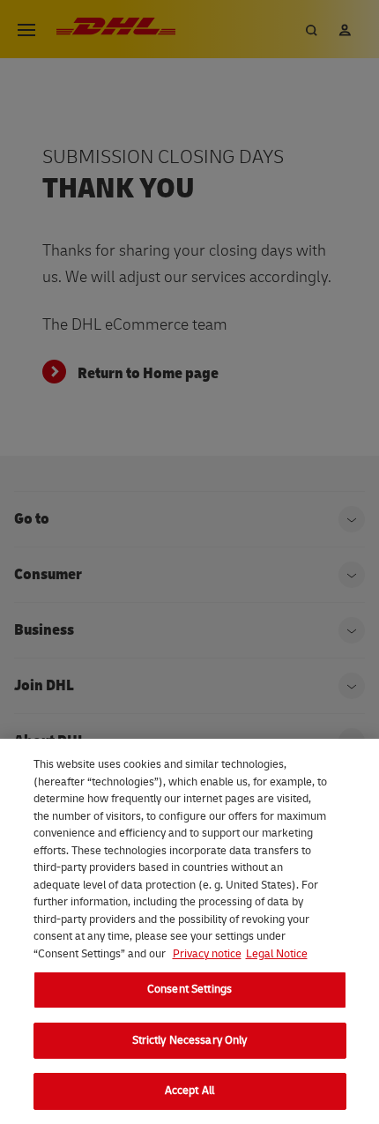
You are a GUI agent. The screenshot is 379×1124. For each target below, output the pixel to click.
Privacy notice (207, 954)
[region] (189, 931)
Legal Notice (277, 954)
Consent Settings (189, 989)
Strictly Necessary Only (190, 1040)
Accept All (189, 1090)
